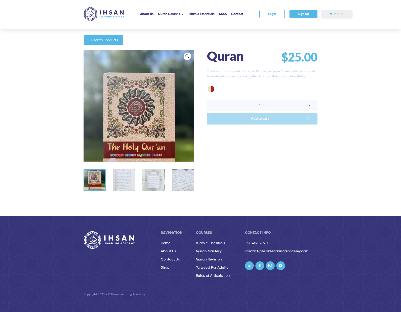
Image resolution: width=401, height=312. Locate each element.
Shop (223, 14)
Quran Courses (169, 14)
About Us (147, 14)
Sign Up (303, 14)
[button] (187, 56)
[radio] (211, 89)
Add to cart (260, 118)
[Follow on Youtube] (280, 265)
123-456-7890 (256, 243)
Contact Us (170, 259)
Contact (237, 14)
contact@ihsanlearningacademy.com (276, 251)
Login (272, 14)
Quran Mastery (209, 251)
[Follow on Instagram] (270, 265)
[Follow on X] (249, 265)
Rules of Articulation (213, 276)
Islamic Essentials (201, 14)
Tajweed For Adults (212, 267)
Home (165, 243)
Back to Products (104, 40)
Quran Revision (209, 259)
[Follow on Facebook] (259, 265)
